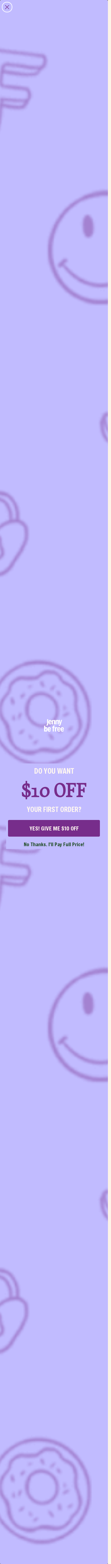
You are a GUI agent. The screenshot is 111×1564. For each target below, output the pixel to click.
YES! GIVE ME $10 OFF (54, 828)
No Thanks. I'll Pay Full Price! (54, 844)
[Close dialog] (7, 7)
